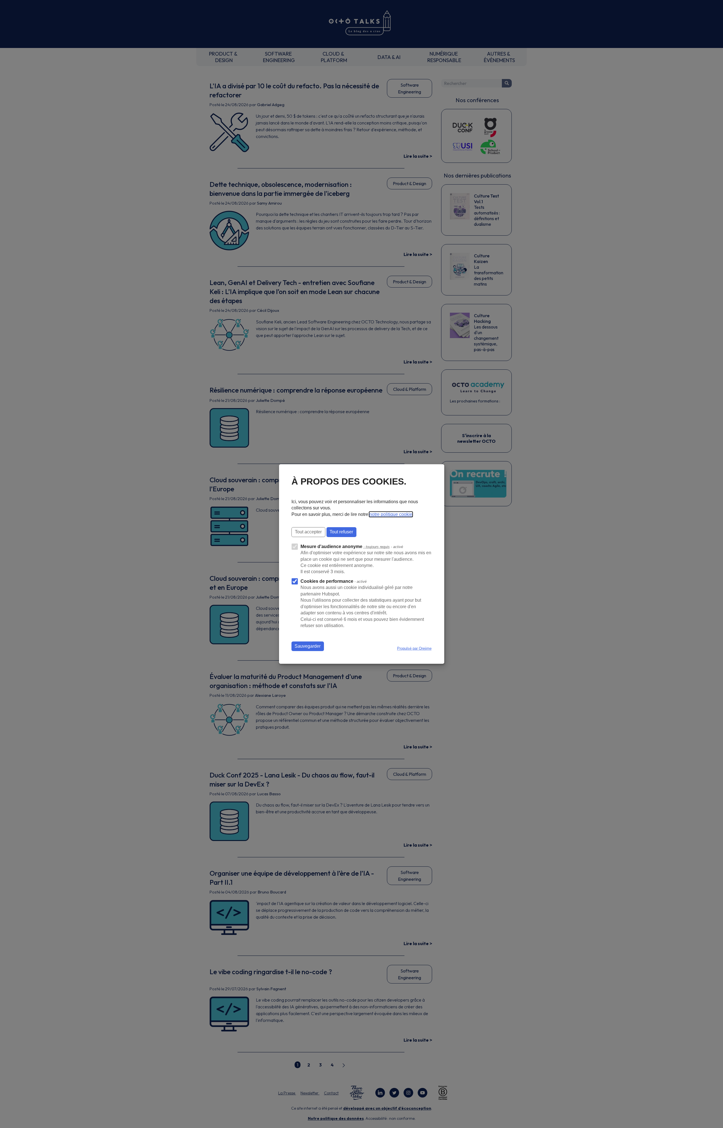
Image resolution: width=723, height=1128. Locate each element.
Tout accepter (308, 531)
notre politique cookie (390, 514)
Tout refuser (341, 531)
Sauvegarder (308, 646)
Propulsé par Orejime (414, 648)
